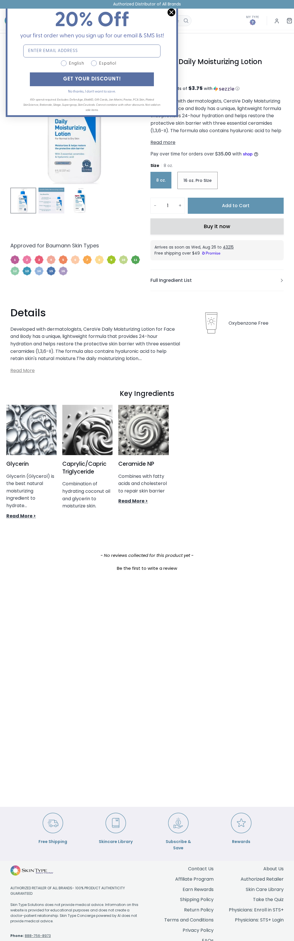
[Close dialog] (171, 12)
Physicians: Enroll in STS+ (256, 910)
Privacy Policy (198, 930)
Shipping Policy (197, 899)
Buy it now (217, 226)
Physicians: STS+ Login (259, 920)
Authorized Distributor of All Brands (147, 4)
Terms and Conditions (189, 920)
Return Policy (199, 910)
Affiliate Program (194, 879)
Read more (162, 142)
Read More (22, 370)
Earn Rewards (198, 889)
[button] (217, 89)
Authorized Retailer (262, 879)
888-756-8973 (38, 935)
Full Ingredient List (171, 280)
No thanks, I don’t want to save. (92, 91)
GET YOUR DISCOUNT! (92, 79)
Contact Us (201, 868)
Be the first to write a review (147, 568)
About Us (273, 868)
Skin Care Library (265, 889)
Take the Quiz (268, 899)
